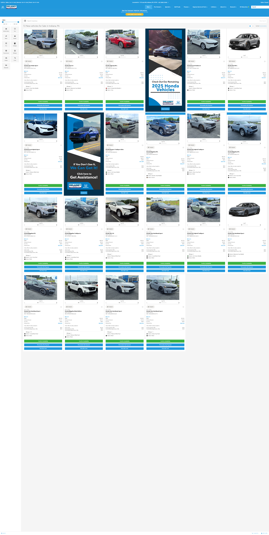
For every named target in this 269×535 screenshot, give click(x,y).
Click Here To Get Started (134, 14)
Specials (167, 7)
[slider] (2, 22)
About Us (223, 7)
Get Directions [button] (162, 2)
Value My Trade (43, 109)
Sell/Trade (177, 7)
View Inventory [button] (165, 109)
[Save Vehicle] (61, 61)
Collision (213, 7)
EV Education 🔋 (244, 7)
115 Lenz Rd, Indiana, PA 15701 (148, 2)
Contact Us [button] (84, 193)
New (148, 7)
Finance (186, 7)
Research (232, 7)
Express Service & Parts (199, 7)
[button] (6, 29)
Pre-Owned (157, 7)
